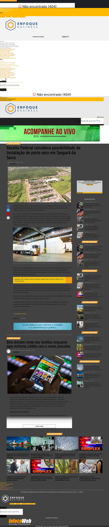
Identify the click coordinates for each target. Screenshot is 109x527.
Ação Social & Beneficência (8, 58)
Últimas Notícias (4, 11)
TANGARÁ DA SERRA (52, 37)
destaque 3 (23, 318)
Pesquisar (4, 81)
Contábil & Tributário (6, 50)
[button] (52, 12)
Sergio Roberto (13, 163)
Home (2, 41)
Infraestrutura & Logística (7, 54)
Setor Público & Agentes (7, 55)
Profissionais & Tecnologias (9, 46)
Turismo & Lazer (5, 57)
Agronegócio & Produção (7, 49)
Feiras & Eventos (5, 52)
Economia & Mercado (7, 43)
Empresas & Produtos (7, 45)
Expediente (3, 9)
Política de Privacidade (6, 10)
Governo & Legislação (6, 53)
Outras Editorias (5, 48)
